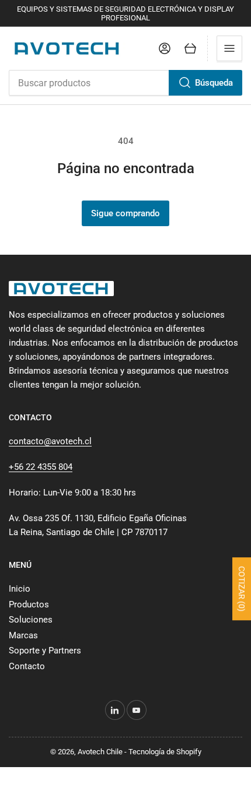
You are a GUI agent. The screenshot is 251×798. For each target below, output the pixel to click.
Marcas (23, 635)
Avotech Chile (100, 751)
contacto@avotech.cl (50, 441)
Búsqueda (214, 83)
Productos (29, 604)
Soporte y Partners (45, 650)
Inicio (19, 588)
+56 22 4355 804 (40, 467)
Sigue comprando (125, 213)
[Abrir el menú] (229, 48)
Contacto (27, 666)
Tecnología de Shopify (164, 751)
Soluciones (31, 619)
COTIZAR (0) (241, 589)
